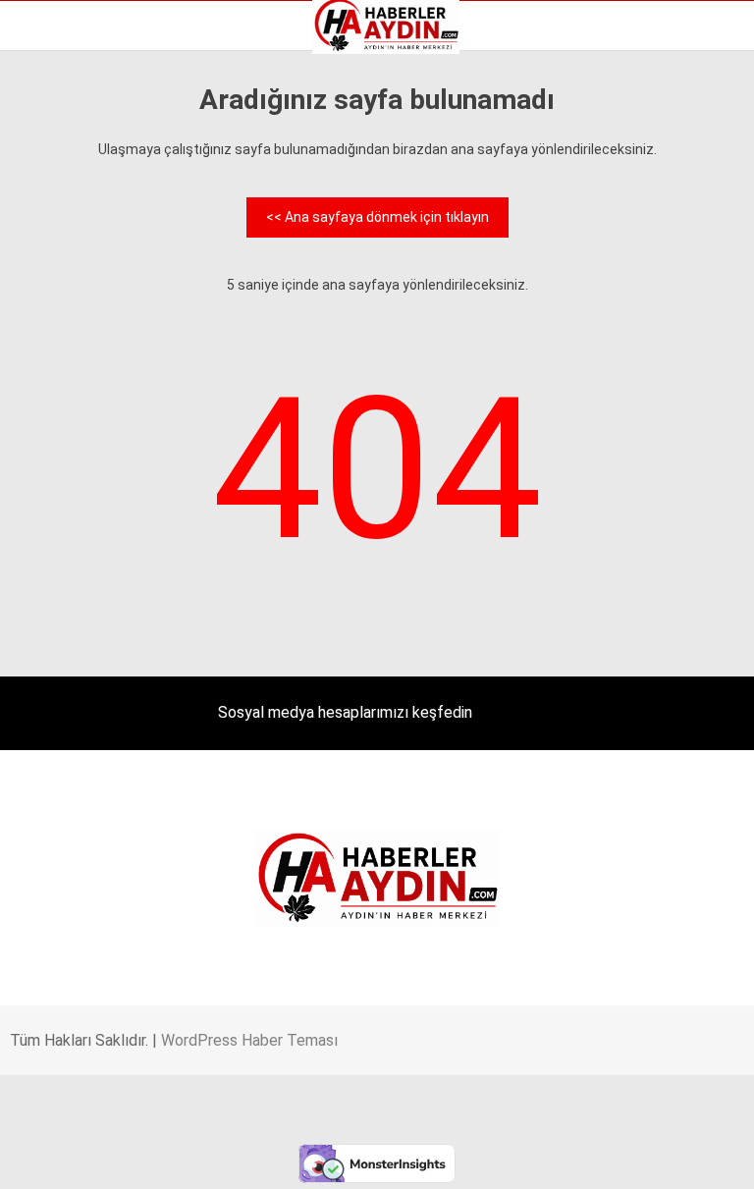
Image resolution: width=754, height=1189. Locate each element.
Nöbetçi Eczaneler (86, 296)
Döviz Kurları (67, 214)
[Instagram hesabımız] (361, 1157)
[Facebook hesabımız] (122, 1157)
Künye (48, 276)
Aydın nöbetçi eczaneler (105, 173)
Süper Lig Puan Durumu (102, 317)
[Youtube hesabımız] (480, 1157)
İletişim (52, 255)
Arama (553, 95)
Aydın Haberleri (76, 152)
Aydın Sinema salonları (100, 193)
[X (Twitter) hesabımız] (242, 1157)
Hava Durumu (71, 235)
